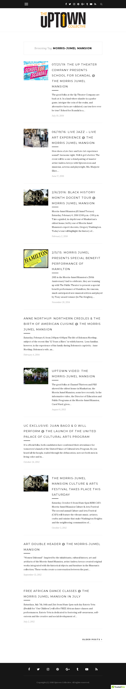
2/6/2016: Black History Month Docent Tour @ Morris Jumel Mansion (74, 198)
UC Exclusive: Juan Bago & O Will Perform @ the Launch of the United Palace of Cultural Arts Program (60, 431)
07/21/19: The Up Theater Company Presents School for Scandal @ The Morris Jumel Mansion (74, 75)
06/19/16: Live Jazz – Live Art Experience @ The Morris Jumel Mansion (74, 137)
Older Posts (91, 639)
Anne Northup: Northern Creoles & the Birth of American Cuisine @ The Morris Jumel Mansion (62, 324)
